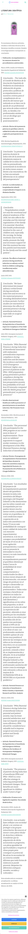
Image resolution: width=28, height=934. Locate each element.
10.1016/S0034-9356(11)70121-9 (11, 146)
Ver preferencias (14, 927)
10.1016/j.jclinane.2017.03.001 (11, 278)
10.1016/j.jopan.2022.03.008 (10, 700)
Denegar (14, 923)
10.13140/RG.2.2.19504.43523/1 (11, 478)
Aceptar (14, 919)
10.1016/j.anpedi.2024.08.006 (11, 815)
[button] (26, 896)
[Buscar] (25, 2)
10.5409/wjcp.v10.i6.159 (9, 420)
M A (5, 14)
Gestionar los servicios (13, 915)
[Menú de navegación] (2, 2)
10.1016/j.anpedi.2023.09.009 (14, 73)
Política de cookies (13, 931)
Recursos (11, 14)
